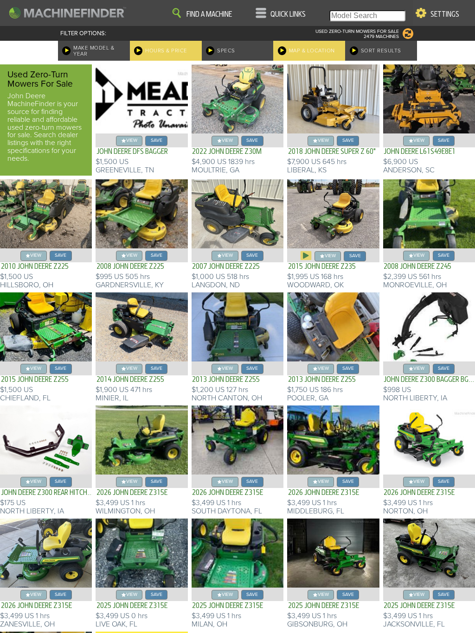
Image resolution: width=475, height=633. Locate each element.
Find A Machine (209, 14)
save (156, 140)
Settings (444, 14)
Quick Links (288, 14)
